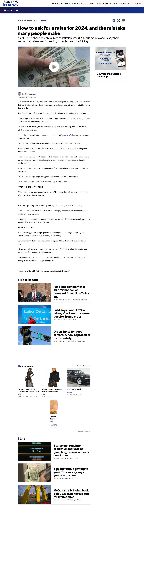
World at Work (67, 135)
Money (44, 20)
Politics (76, 4)
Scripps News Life (27, 20)
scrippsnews (5, 10)
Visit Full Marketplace (83, 366)
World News (96, 4)
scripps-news (11, 10)
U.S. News (65, 4)
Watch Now (133, 4)
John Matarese (30, 94)
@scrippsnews (17, 10)
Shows (122, 4)
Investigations (110, 4)
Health (84, 4)
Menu (54, 4)
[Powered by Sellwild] (87, 431)
